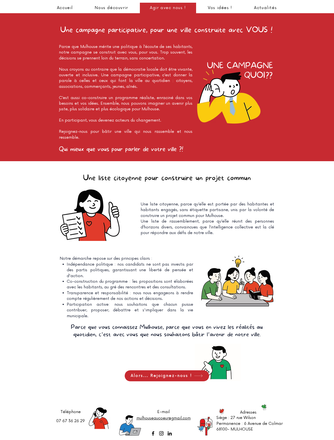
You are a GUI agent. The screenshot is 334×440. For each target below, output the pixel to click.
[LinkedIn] (170, 433)
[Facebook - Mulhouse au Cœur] (153, 433)
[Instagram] (161, 433)
